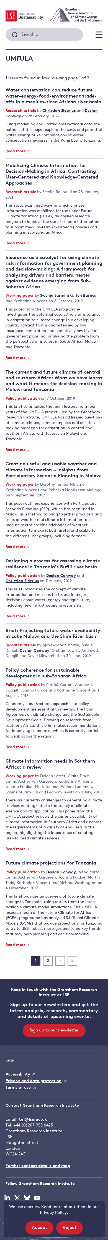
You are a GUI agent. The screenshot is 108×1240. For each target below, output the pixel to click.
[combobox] (44, 34)
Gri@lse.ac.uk (33, 1120)
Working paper (20, 296)
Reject (73, 1229)
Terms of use (18, 1088)
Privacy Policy (53, 1213)
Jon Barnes (85, 296)
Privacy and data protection (33, 1081)
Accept (42, 1229)
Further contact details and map (38, 1166)
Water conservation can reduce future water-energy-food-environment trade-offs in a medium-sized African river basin (53, 96)
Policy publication (23, 399)
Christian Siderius (59, 111)
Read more (16, 151)
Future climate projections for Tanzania (51, 863)
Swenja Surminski (56, 296)
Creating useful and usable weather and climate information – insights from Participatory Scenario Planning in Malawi (54, 470)
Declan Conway (61, 576)
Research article (21, 111)
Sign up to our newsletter (54, 1030)
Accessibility (18, 1074)
